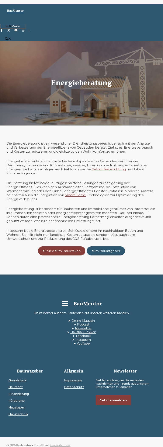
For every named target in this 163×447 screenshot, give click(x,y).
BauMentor (15, 10)
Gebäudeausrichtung (109, 169)
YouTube (83, 343)
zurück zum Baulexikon (62, 251)
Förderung (16, 401)
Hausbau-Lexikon (83, 332)
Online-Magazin (83, 321)
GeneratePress (60, 445)
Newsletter (83, 328)
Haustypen (16, 407)
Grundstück (17, 380)
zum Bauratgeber (105, 251)
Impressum (73, 380)
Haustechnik (18, 414)
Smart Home (75, 195)
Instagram (83, 340)
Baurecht (15, 387)
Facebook (83, 336)
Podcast (83, 324)
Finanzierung (18, 394)
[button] (8, 39)
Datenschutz (74, 387)
